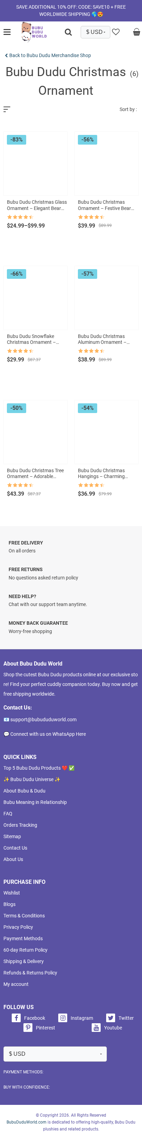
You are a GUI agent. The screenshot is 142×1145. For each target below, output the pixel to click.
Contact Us (15, 848)
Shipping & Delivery (23, 961)
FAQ (7, 813)
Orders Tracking (20, 825)
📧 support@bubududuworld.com (40, 719)
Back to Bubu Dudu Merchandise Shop (50, 55)
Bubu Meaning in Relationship (35, 802)
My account (16, 984)
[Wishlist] (115, 32)
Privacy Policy (18, 927)
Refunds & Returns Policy (30, 972)
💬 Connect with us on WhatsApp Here (44, 734)
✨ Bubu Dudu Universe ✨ (31, 779)
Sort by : (128, 109)
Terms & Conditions (24, 915)
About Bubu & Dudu (24, 791)
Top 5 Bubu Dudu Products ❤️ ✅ (38, 768)
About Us (13, 859)
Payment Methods (23, 938)
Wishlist (11, 893)
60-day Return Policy (25, 950)
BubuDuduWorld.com (27, 1122)
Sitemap (12, 836)
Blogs (9, 904)
